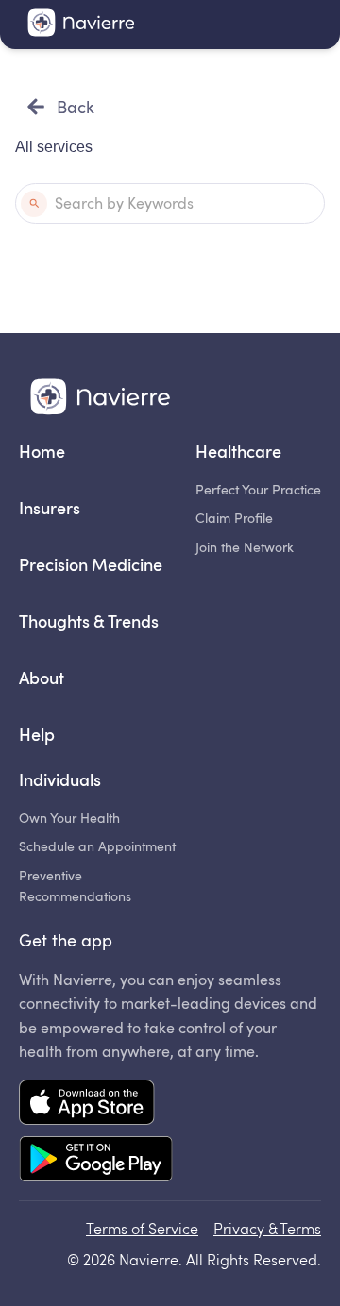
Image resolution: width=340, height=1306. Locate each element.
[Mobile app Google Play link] (96, 1160)
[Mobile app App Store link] (96, 1104)
